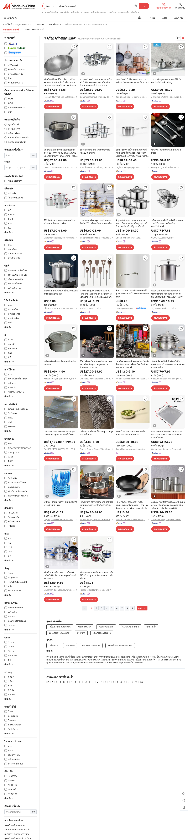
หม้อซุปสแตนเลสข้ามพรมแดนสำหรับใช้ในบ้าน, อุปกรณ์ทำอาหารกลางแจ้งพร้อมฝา (96, 575)
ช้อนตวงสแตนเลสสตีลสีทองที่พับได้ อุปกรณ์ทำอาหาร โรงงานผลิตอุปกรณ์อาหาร (132, 293)
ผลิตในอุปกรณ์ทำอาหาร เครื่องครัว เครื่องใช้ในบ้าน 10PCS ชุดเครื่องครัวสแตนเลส (60, 575)
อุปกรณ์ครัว (64, 12)
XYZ (141, 682)
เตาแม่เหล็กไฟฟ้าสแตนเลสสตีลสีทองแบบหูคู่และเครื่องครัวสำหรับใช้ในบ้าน (96, 504)
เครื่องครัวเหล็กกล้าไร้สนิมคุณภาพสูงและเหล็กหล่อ (96, 433)
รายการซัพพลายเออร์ (34, 29)
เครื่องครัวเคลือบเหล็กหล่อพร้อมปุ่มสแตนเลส (60, 363)
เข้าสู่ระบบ (180, 7)
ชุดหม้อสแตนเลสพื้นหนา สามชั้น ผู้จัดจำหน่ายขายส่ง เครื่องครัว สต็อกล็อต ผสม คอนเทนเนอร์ (132, 364)
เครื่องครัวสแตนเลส (98, 12)
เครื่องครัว (75, 12)
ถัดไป (140, 608)
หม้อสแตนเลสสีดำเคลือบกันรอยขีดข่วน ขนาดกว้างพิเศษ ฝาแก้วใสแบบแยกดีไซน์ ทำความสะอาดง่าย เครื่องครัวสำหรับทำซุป (60, 152)
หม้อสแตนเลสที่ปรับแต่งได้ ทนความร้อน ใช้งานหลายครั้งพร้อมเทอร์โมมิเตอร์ (167, 223)
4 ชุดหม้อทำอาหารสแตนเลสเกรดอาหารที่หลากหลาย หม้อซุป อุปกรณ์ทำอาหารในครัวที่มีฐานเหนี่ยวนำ (131, 223)
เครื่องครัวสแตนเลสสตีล (60, 626)
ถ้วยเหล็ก (81, 632)
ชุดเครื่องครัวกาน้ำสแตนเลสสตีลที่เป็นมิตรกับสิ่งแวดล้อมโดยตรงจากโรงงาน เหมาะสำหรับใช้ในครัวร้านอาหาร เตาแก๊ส (132, 152)
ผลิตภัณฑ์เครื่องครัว (102, 632)
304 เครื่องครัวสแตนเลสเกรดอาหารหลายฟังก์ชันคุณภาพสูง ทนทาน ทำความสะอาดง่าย (96, 364)
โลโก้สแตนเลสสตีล (130, 626)
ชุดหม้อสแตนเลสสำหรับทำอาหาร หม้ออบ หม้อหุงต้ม (95, 151)
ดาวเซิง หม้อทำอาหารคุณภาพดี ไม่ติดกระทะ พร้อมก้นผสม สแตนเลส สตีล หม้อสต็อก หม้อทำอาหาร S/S (168, 504)
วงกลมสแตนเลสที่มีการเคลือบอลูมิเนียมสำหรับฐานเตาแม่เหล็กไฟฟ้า (59, 433)
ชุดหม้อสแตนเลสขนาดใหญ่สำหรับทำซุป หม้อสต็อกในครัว (61, 292)
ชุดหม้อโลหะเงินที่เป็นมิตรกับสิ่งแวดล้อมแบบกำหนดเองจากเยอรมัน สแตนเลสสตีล (168, 364)
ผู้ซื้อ (139, 17)
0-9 (47, 682)
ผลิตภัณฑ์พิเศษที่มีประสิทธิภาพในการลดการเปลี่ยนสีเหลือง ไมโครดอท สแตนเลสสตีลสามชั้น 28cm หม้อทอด (61, 82)
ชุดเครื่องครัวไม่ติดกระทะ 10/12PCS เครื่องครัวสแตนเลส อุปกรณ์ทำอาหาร (132, 81)
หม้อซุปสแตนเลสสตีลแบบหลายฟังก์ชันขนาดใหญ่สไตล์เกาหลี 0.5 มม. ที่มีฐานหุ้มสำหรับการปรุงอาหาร (167, 293)
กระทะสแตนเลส (106, 626)
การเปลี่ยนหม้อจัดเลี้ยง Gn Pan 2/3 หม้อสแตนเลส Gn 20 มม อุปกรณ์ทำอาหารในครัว (167, 434)
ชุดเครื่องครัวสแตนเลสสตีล (118, 12)
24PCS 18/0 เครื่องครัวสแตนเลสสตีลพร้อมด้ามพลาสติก (60, 503)
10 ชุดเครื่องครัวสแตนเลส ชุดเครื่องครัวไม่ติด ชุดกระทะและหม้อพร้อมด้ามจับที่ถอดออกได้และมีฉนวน (96, 82)
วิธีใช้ (152, 17)
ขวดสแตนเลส (84, 626)
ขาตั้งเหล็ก (151, 626)
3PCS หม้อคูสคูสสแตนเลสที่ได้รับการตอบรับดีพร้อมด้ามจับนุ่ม (167, 81)
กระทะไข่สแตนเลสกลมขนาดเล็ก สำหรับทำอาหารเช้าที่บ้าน (130, 433)
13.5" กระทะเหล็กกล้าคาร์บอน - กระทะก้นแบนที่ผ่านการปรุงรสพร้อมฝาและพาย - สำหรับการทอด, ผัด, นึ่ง (132, 504)
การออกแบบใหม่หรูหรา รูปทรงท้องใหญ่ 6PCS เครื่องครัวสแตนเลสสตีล (96, 222)
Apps (164, 17)
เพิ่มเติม (49, 651)
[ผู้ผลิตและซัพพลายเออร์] (19, 6)
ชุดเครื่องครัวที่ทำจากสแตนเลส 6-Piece (166, 151)
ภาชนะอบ (85, 12)
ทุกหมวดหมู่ (12, 17)
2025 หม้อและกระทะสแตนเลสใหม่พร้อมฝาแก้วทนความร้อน (59, 222)
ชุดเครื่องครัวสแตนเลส (59, 632)
